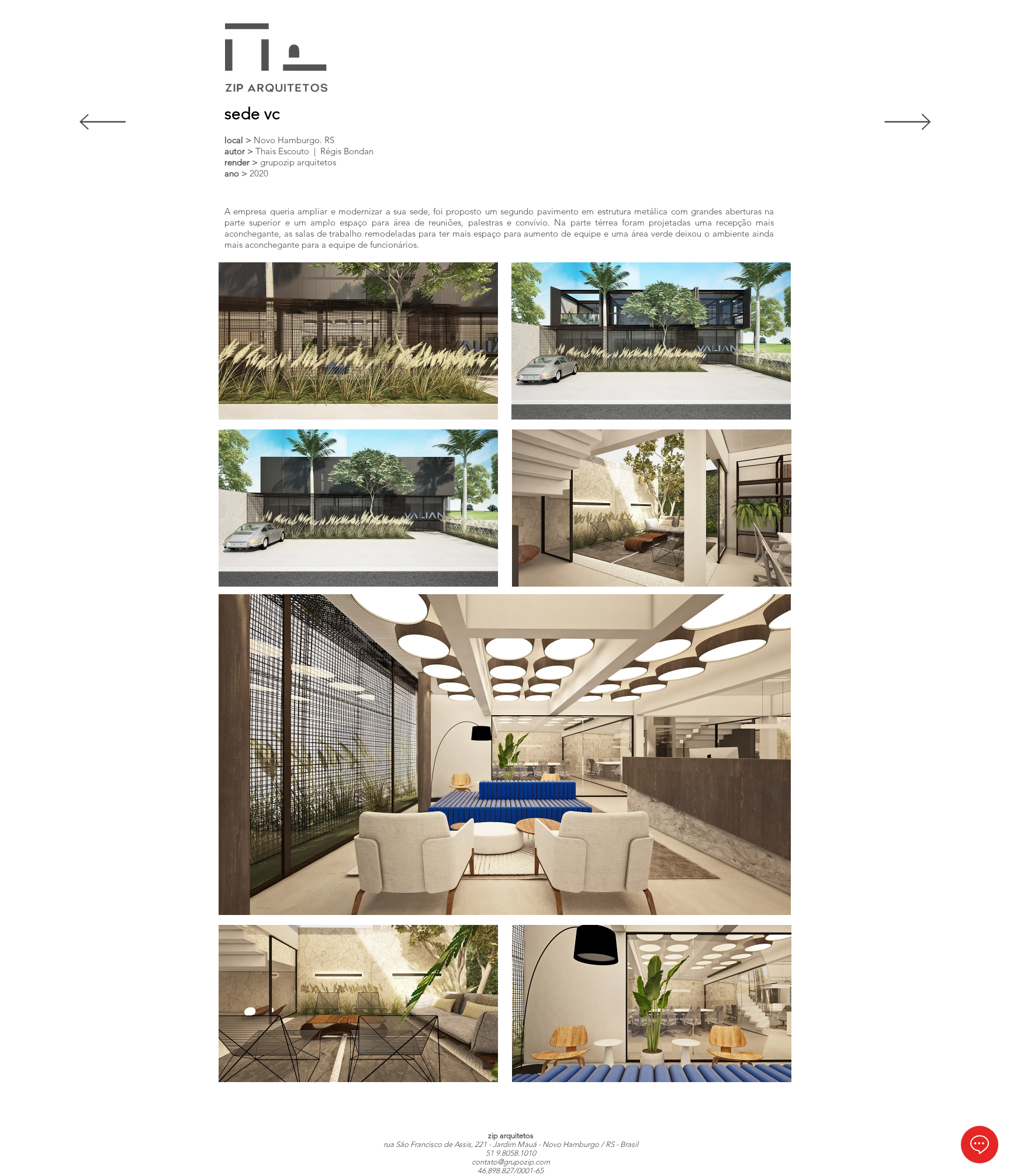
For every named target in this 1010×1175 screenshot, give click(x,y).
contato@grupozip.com (511, 1161)
